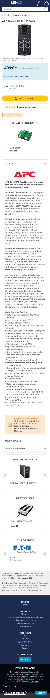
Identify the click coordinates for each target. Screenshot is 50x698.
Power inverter (20, 15)
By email (25, 659)
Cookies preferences (25, 623)
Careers (25, 605)
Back (7, 15)
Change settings (14, 693)
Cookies (32, 620)
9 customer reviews (26, 107)
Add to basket (27, 98)
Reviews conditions (34, 617)
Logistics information (12, 115)
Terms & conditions (15, 617)
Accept (41, 693)
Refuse (9, 687)
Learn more (34, 681)
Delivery (25, 639)
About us (25, 614)
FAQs (25, 636)
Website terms (25, 626)
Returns (25, 648)
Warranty (25, 645)
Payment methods (25, 642)
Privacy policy (20, 620)
